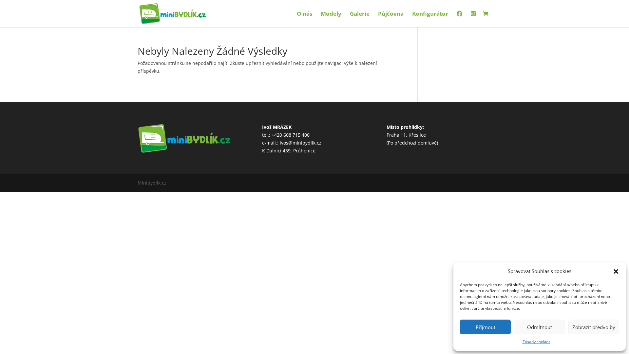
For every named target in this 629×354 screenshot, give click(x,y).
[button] (616, 271)
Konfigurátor (430, 14)
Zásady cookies (536, 341)
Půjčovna (391, 14)
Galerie (360, 14)
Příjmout (485, 327)
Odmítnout (539, 327)
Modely (331, 14)
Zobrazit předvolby (593, 327)
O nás (304, 14)
